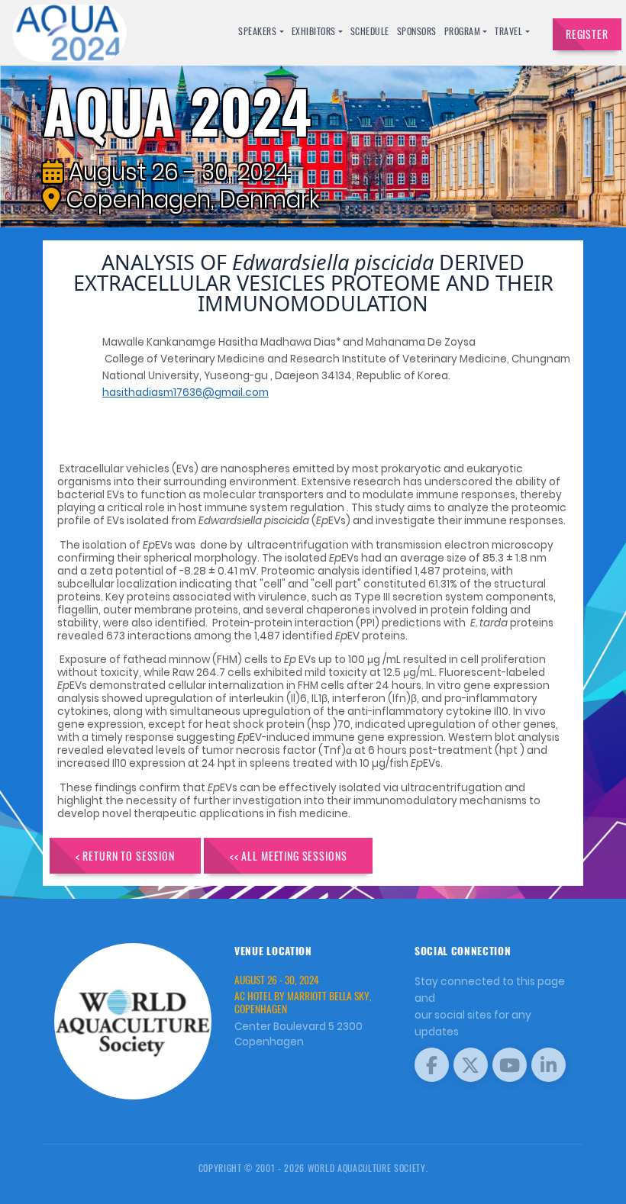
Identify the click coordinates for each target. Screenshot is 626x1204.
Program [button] (462, 30)
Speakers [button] (257, 30)
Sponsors (417, 30)
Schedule (369, 30)
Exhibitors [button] (314, 30)
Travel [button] (508, 30)
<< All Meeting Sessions (288, 856)
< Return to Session (125, 856)
